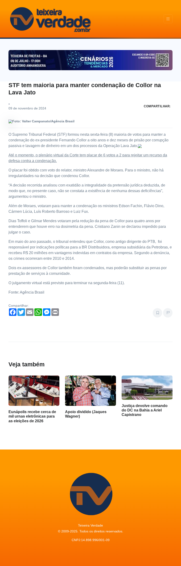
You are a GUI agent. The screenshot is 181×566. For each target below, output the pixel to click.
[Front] (49, 19)
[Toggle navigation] (168, 18)
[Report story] (168, 313)
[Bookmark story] (157, 313)
